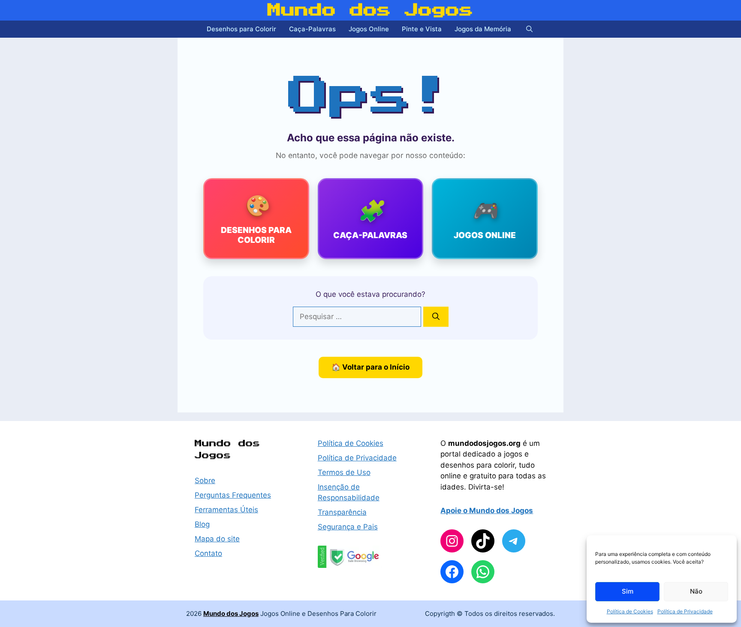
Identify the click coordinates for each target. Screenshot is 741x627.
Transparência (342, 512)
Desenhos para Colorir (241, 29)
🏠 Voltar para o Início (370, 367)
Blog (202, 524)
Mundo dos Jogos (370, 10)
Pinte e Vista (422, 29)
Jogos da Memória (483, 29)
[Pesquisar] (436, 317)
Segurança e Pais (348, 526)
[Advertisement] (104, 205)
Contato (208, 553)
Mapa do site (217, 538)
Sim (627, 591)
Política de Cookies (630, 611)
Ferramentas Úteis (226, 509)
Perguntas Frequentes (233, 495)
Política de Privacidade (685, 611)
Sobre (205, 480)
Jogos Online (369, 29)
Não (696, 591)
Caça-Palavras (312, 29)
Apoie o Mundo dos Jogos (486, 510)
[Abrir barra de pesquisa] (529, 29)
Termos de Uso (344, 472)
